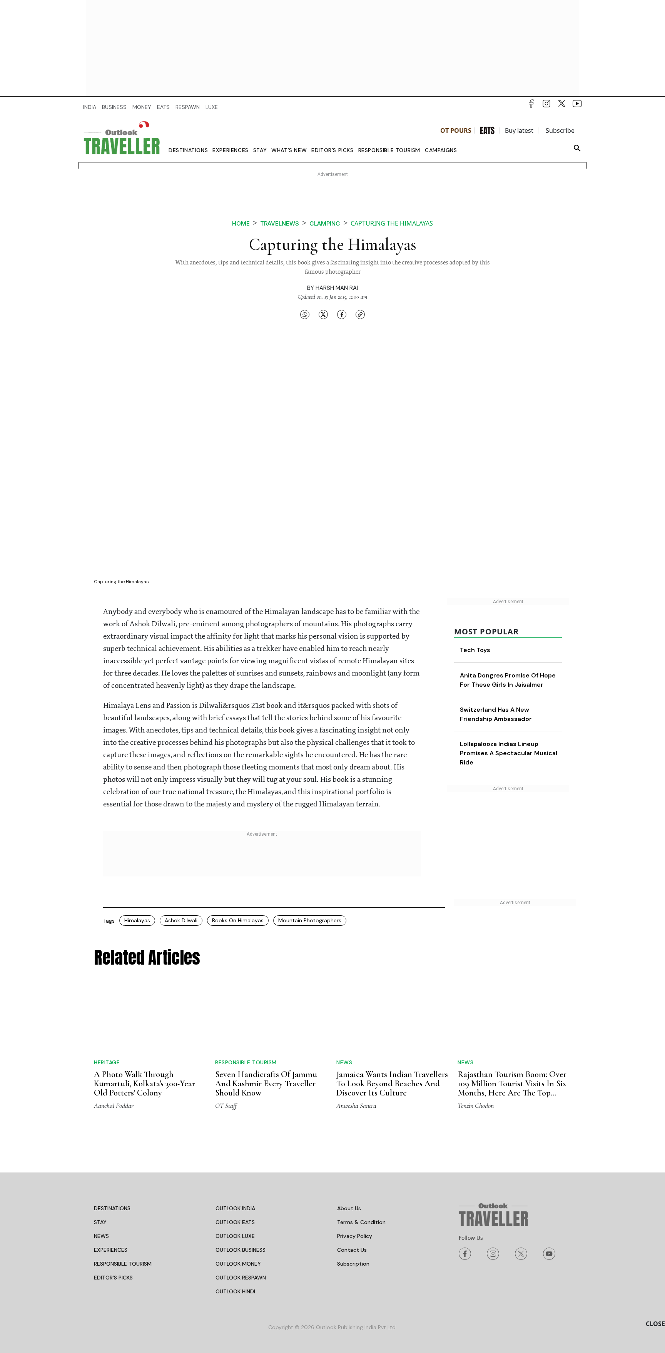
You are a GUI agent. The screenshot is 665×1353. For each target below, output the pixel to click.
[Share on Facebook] (342, 314)
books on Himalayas (238, 920)
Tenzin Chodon (476, 1047)
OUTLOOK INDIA (235, 1149)
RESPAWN (187, 107)
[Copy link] (360, 314)
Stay (260, 150)
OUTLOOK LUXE (235, 1177)
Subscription (353, 1205)
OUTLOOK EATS (235, 1163)
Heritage (107, 995)
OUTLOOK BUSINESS (241, 1191)
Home (241, 223)
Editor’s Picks (332, 150)
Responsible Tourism (389, 150)
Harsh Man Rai (337, 288)
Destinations (188, 150)
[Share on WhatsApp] (305, 314)
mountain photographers (309, 920)
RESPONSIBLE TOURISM (123, 1205)
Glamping (324, 223)
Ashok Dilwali (181, 920)
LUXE (212, 107)
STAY (100, 1163)
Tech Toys (475, 650)
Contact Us (352, 1191)
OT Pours (455, 130)
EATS (163, 107)
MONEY (141, 107)
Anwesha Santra (356, 1047)
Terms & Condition (361, 1163)
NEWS (101, 1177)
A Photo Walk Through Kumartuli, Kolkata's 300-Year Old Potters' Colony (144, 1016)
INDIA (89, 107)
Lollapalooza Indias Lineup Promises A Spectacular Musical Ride (508, 753)
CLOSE (655, 1324)
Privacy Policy (354, 1177)
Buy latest (519, 130)
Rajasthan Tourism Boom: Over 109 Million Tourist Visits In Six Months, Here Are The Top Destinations (512, 1021)
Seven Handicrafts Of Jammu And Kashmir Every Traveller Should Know (266, 1025)
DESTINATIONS (112, 1149)
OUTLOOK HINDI (235, 1232)
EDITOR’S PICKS (113, 1219)
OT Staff (226, 1047)
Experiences (230, 150)
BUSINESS (114, 107)
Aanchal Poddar (114, 1047)
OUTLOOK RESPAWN (241, 1219)
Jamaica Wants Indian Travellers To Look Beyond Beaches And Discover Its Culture (392, 1025)
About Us (349, 1149)
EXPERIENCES (110, 1191)
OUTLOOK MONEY (238, 1205)
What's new (289, 150)
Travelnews (279, 223)
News (344, 1003)
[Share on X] (323, 314)
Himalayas (137, 920)
